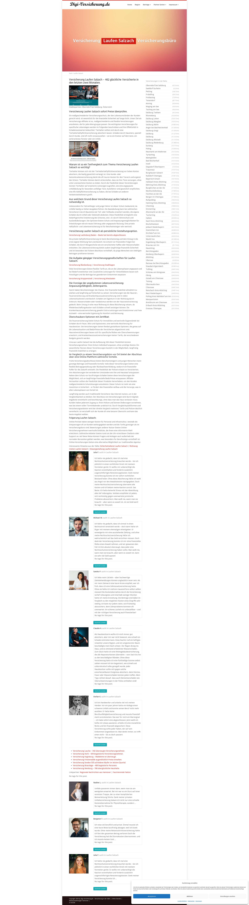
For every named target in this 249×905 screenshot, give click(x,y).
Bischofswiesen (162, 224)
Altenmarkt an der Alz (162, 212)
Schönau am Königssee (162, 272)
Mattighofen (162, 158)
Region (137, 4)
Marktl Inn (162, 239)
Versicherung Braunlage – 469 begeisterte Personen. (95, 765)
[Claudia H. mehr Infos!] (79, 637)
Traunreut (162, 170)
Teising (162, 281)
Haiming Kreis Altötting (162, 203)
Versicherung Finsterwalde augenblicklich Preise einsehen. (97, 759)
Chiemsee (162, 287)
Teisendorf (162, 100)
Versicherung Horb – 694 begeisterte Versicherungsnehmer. (98, 754)
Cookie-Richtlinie (182, 901)
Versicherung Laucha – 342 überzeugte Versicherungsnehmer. (99, 751)
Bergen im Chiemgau (162, 197)
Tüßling (162, 269)
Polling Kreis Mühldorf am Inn (162, 296)
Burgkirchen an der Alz (162, 188)
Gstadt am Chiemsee (162, 278)
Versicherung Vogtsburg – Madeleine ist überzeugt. (94, 756)
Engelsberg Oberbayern (162, 242)
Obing (162, 275)
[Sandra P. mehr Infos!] (79, 580)
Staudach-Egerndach (162, 266)
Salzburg (162, 133)
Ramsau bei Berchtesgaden (162, 263)
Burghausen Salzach (162, 173)
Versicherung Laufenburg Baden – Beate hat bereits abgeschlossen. (97, 235)
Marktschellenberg (162, 191)
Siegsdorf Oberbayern (162, 167)
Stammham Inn (162, 230)
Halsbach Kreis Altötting (162, 182)
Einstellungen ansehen (227, 896)
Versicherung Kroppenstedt (80, 278)
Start (70, 73)
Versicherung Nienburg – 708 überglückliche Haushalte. (96, 768)
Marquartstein (162, 299)
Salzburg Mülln (162, 124)
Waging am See (162, 106)
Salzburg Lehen (162, 118)
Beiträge (146, 4)
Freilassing (162, 97)
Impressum (199, 901)
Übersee (162, 260)
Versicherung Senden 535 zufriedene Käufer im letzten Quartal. (99, 762)
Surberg (162, 145)
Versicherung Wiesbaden (104, 278)
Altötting (162, 257)
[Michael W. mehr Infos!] (79, 526)
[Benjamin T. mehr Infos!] (79, 827)
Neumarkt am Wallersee (162, 151)
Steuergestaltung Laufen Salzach (103, 449)
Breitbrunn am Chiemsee (162, 302)
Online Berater (116, 899)
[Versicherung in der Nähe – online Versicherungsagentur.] (91, 5)
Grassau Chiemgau (162, 308)
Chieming (162, 206)
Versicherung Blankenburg (80, 265)
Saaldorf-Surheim (162, 88)
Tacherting (162, 215)
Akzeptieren (152, 896)
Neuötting (162, 248)
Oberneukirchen (162, 284)
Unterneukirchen (162, 236)
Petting (162, 91)
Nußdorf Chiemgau (162, 176)
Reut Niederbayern (162, 293)
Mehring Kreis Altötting (162, 185)
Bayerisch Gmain (162, 179)
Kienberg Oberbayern (162, 254)
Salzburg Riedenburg (162, 142)
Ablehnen (190, 896)
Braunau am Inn (162, 245)
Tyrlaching (162, 154)
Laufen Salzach (112, 452)
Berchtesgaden (162, 251)
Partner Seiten (159, 4)
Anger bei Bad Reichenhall (162, 127)
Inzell (162, 164)
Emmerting (162, 209)
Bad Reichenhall (162, 161)
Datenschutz (191, 901)
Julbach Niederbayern (162, 227)
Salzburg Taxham (162, 112)
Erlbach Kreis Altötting (162, 305)
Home (129, 4)
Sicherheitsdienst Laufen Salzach (114, 446)
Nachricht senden (100, 512)
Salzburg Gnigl (162, 130)
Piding (162, 148)
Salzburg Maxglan (162, 121)
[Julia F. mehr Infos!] (79, 461)
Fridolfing (162, 94)
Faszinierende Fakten (122, 772)
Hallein (162, 218)
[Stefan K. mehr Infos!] (79, 705)
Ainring (162, 103)
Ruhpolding (162, 200)
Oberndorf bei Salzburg (162, 85)
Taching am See (162, 109)
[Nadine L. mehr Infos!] (79, 791)
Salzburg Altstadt (162, 139)
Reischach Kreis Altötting (162, 290)
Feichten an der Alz (162, 194)
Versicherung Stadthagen (104, 265)
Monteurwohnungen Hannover (78, 901)
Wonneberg (162, 115)
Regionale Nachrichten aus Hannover (95, 772)
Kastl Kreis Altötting (162, 221)
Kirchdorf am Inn (162, 233)
